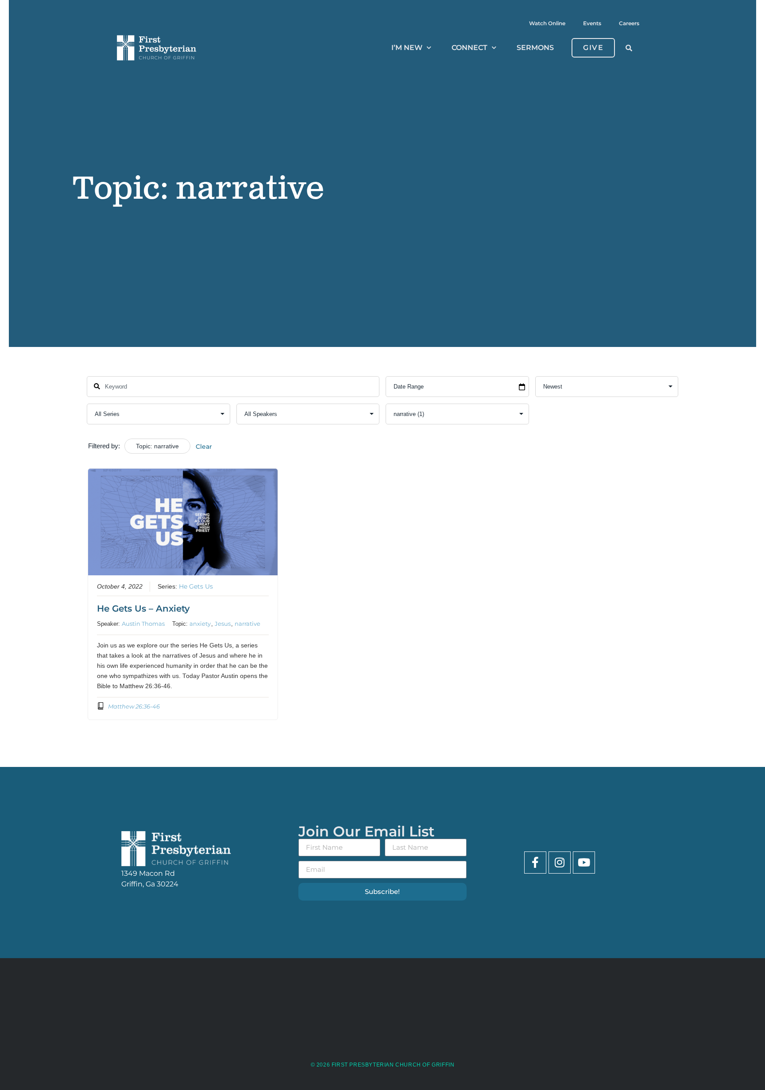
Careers (629, 23)
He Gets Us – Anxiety (143, 608)
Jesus (223, 623)
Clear (204, 447)
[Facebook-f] (535, 862)
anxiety (200, 623)
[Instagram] (560, 862)
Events (592, 23)
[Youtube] (584, 862)
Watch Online (547, 23)
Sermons (535, 47)
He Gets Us (196, 586)
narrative (247, 623)
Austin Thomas (143, 623)
